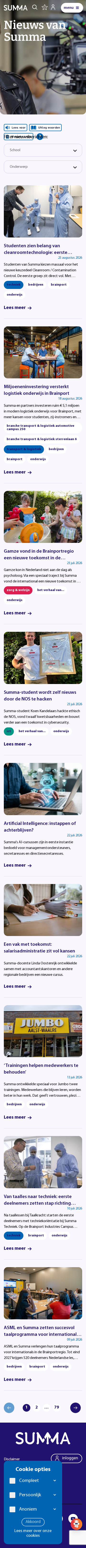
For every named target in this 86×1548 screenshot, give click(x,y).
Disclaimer (12, 1459)
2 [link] (36, 1407)
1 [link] (26, 1407)
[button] (54, 1481)
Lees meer (15, 307)
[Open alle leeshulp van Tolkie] (40, 136)
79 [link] (56, 1407)
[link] (75, 1408)
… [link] (46, 1407)
